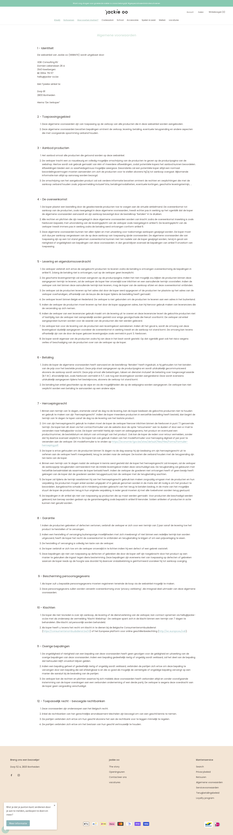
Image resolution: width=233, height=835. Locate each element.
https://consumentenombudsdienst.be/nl (66, 631)
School (120, 20)
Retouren (201, 777)
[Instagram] (19, 775)
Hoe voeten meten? (87, 20)
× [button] (54, 805)
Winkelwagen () (217, 12)
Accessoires (133, 20)
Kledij (57, 20)
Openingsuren (117, 771)
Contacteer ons (118, 777)
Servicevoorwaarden (207, 787)
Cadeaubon (108, 20)
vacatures (174, 20)
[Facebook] (11, 775)
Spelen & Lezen (149, 20)
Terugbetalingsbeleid (207, 792)
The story (114, 766)
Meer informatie (18, 823)
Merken (162, 20)
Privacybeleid (203, 771)
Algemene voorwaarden (209, 782)
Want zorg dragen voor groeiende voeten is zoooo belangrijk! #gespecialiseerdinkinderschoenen (116, 3)
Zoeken (201, 12)
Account (190, 12)
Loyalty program (205, 798)
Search (200, 766)
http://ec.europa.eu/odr (172, 631)
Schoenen (68, 20)
